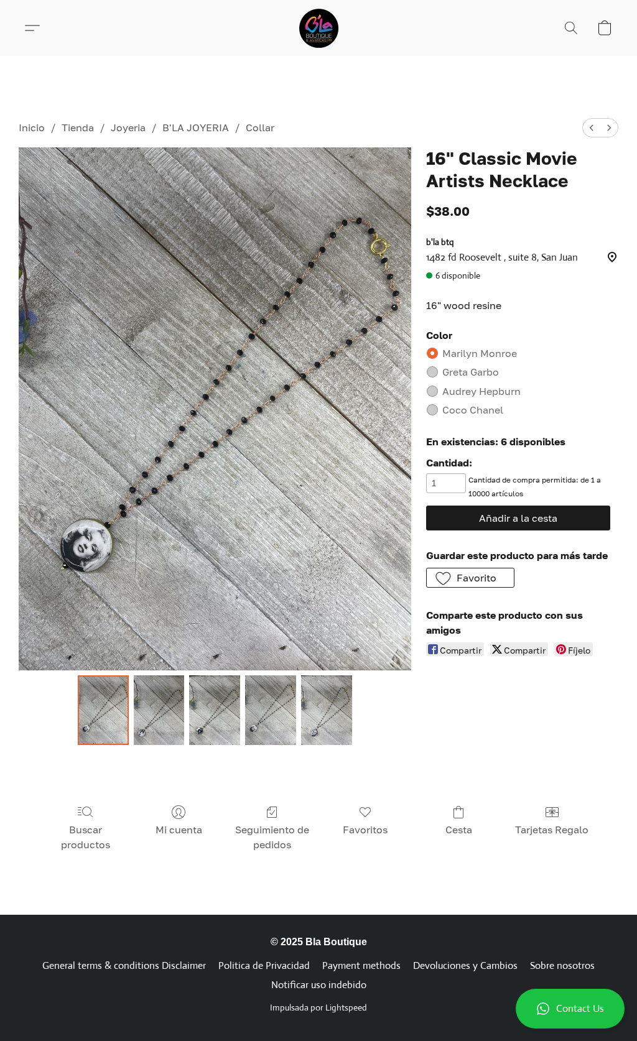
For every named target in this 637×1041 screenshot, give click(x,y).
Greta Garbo (470, 372)
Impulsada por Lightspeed (318, 1007)
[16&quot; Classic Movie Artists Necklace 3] (270, 710)
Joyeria (128, 127)
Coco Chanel (472, 410)
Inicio (32, 127)
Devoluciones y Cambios (465, 965)
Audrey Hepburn (481, 391)
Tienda (78, 127)
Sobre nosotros (562, 965)
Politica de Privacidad (264, 965)
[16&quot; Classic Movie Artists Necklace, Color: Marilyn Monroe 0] (103, 710)
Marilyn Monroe (479, 353)
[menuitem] (591, 128)
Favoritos (365, 829)
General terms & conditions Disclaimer (124, 965)
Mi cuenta (179, 829)
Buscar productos (85, 837)
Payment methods (361, 965)
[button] (570, 1009)
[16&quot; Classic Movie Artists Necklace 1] (159, 710)
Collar (260, 127)
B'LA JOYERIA (195, 127)
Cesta (458, 829)
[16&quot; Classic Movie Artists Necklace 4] (326, 710)
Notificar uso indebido (318, 984)
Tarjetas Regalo (551, 829)
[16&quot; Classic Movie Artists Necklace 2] (214, 710)
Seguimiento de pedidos (272, 837)
